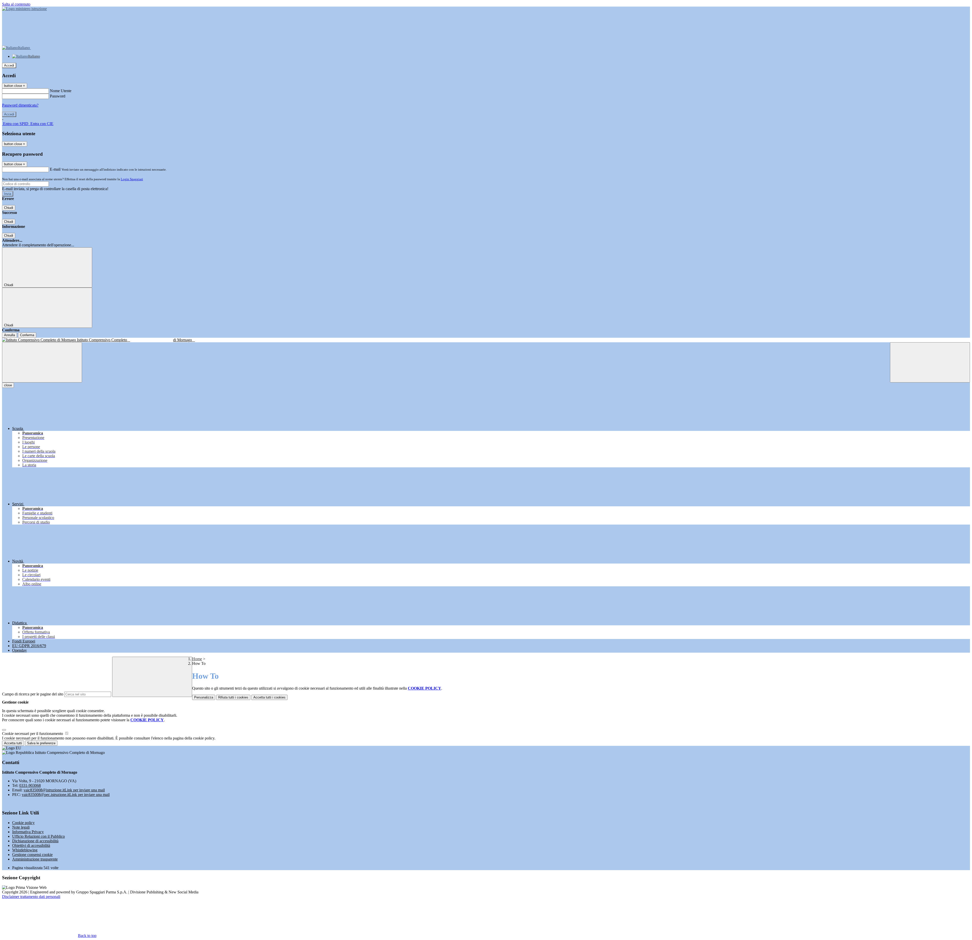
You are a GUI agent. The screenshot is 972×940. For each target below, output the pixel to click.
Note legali (21, 827)
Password (57, 96)
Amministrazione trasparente (35, 859)
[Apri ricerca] (930, 362)
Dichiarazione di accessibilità (35, 841)
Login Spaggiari (132, 179)
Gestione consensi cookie (32, 854)
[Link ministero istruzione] (24, 9)
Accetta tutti (269, 697)
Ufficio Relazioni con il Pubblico (38, 836)
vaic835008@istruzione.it (64, 790)
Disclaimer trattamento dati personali (31, 896)
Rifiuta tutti (233, 697)
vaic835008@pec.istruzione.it (66, 794)
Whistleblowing (24, 850)
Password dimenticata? (20, 105)
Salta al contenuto (16, 4)
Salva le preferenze (41, 743)
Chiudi (8, 208)
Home (197, 659)
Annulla (9, 335)
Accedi (9, 65)
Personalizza (203, 697)
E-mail (55, 169)
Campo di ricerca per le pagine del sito (32, 694)
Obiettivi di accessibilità (31, 845)
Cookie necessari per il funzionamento (33, 733)
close (8, 385)
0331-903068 (30, 785)
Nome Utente (60, 91)
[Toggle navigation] (42, 362)
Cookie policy (23, 823)
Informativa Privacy (28, 832)
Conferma (27, 335)
